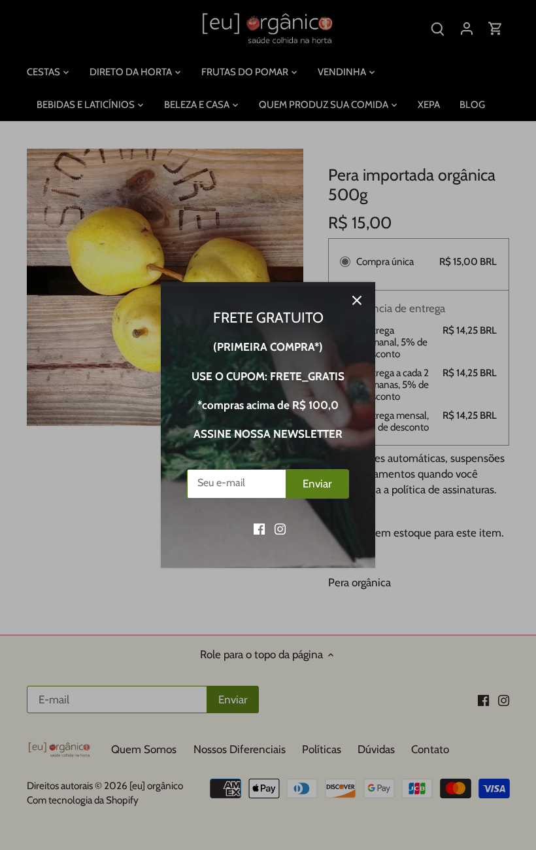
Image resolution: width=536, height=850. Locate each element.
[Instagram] (280, 529)
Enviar (317, 483)
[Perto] (357, 300)
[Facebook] (259, 529)
